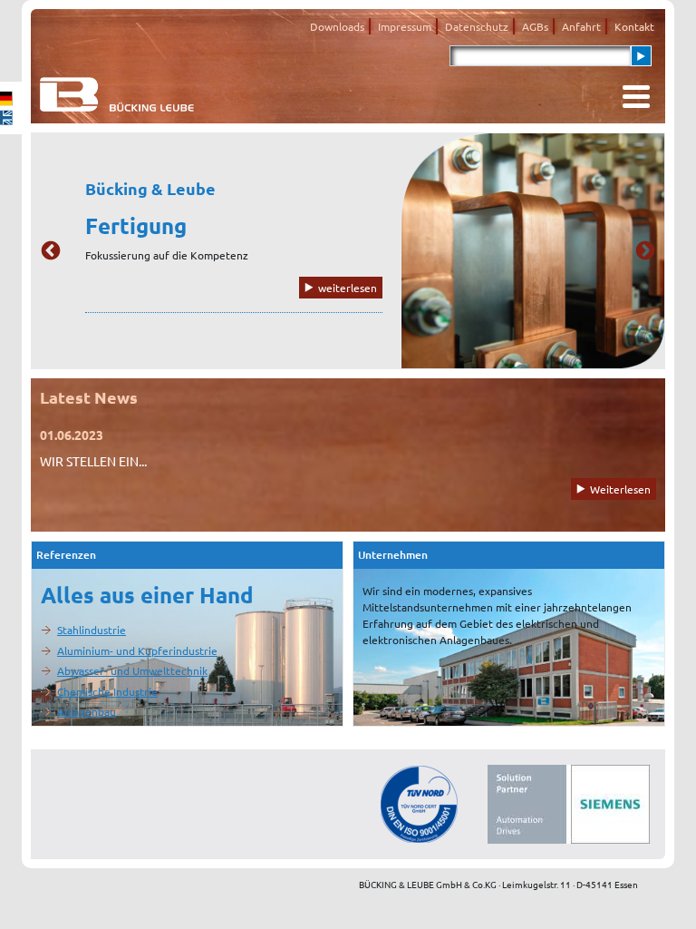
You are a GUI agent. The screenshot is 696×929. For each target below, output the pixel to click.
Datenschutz (476, 26)
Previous (51, 251)
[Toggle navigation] (636, 96)
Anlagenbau (86, 711)
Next (645, 251)
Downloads (337, 26)
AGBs (535, 26)
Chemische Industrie (107, 691)
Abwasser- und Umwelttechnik (132, 670)
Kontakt (634, 26)
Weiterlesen (620, 489)
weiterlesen (347, 287)
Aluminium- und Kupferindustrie (137, 650)
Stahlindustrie (91, 629)
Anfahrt (581, 26)
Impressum (404, 26)
